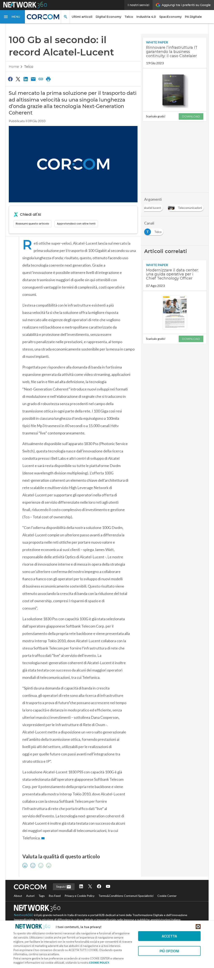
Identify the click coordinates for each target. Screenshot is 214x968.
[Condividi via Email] (33, 79)
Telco (129, 17)
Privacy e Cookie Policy (79, 895)
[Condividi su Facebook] (10, 79)
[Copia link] (40, 79)
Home (14, 67)
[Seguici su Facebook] (99, 886)
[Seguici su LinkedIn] (81, 886)
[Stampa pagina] (48, 79)
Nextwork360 (23, 915)
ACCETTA (169, 936)
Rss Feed (55, 895)
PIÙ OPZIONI (169, 951)
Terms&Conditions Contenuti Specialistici (125, 895)
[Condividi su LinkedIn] (25, 79)
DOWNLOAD (191, 116)
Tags (41, 895)
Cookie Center (167, 895)
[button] (12, 16)
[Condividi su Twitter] (18, 79)
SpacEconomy (170, 17)
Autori (30, 895)
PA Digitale (193, 17)
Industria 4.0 (146, 17)
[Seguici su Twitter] (90, 886)
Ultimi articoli (82, 17)
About (18, 895)
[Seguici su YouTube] (108, 886)
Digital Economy (108, 17)
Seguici (61, 886)
